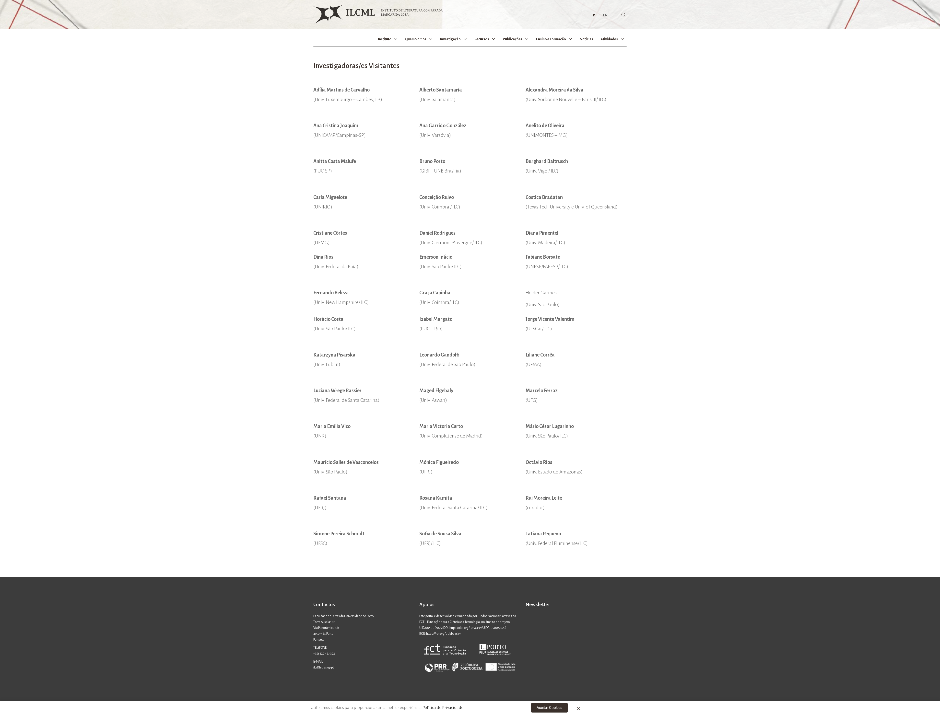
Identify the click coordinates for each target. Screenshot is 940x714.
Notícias (586, 39)
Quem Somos (415, 39)
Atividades (609, 39)
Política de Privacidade (443, 707)
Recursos (481, 39)
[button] (549, 708)
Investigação (450, 39)
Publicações (512, 39)
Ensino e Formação (551, 39)
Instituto (384, 39)
